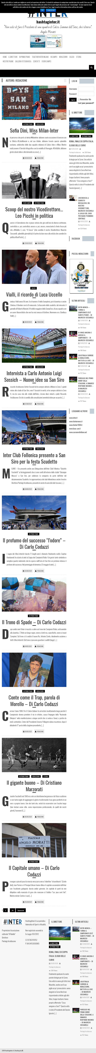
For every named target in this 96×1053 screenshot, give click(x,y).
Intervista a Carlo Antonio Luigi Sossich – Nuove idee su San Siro (34, 376)
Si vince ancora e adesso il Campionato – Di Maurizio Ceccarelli (86, 336)
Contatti (36, 61)
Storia (78, 56)
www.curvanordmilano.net (78, 432)
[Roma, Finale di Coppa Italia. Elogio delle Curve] (81, 125)
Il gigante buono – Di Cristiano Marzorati (34, 785)
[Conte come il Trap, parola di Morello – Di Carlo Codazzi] (34, 670)
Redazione (40, 158)
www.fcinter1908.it (75, 424)
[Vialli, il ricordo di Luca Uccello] (34, 267)
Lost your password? (86, 102)
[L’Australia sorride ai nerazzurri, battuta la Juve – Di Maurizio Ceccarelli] (73, 357)
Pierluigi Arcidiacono (75, 152)
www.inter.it (73, 417)
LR (22, 1050)
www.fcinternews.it (75, 421)
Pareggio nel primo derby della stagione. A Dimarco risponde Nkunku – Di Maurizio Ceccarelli (86, 384)
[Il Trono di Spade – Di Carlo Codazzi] (34, 594)
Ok (42, 10)
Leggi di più (51, 10)
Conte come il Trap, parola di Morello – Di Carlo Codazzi (34, 700)
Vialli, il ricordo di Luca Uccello (34, 294)
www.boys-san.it (75, 428)
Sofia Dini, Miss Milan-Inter (34, 130)
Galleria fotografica (23, 61)
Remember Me (85, 99)
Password (72, 93)
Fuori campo (46, 61)
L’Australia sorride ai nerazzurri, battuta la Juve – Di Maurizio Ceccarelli (86, 359)
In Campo (54, 56)
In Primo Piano (24, 56)
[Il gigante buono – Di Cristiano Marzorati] (34, 755)
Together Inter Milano (40, 56)
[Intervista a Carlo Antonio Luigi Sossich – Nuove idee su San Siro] (34, 345)
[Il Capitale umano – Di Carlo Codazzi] (34, 840)
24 (12, 910)
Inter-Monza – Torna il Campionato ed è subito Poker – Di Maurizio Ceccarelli (86, 312)
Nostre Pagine (8, 61)
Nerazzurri (63, 56)
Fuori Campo (27, 203)
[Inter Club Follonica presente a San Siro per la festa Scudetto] (34, 427)
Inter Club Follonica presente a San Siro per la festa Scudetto (34, 458)
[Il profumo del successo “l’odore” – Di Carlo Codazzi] (34, 513)
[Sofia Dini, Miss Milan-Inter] (34, 103)
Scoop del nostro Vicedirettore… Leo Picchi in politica (34, 212)
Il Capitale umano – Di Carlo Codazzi (34, 870)
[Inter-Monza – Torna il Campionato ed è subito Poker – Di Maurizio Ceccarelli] (73, 308)
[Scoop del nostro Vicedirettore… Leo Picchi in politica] (34, 181)
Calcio (71, 56)
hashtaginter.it (48, 21)
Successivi (21, 910)
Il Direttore (13, 56)
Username (73, 88)
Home (5, 56)
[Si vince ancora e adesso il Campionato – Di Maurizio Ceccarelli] (73, 334)
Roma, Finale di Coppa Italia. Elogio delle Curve (58, 955)
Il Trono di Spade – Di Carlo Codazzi (34, 622)
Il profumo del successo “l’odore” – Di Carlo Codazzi (34, 543)
